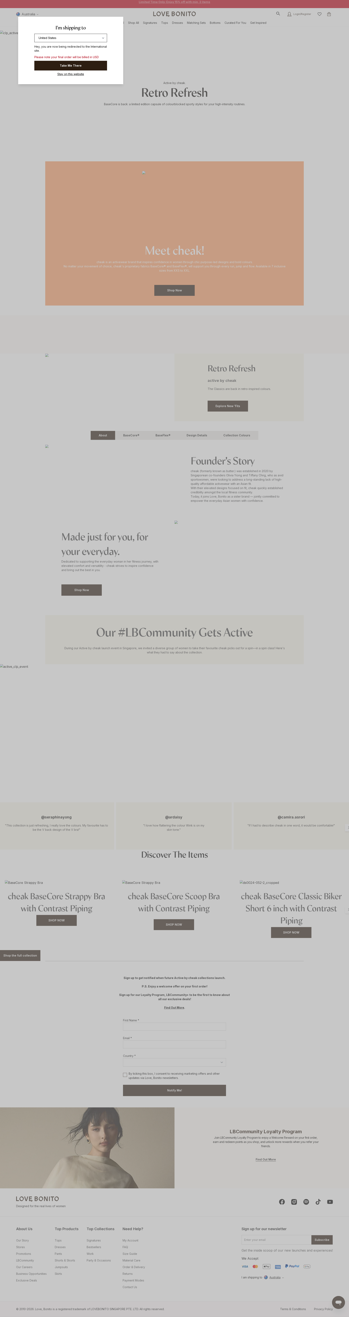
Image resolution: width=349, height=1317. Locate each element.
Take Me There (71, 65)
